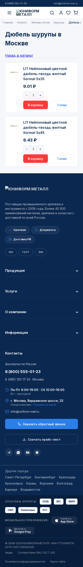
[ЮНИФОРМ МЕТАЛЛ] (30, 12)
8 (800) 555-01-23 (23, 371)
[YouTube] (27, 452)
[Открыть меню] (9, 13)
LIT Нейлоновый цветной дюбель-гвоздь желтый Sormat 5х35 (45, 74)
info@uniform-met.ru (66, 3)
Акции (9, 552)
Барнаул (11, 489)
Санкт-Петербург (18, 477)
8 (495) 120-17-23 (16, 3)
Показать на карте (44, 404)
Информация (16, 332)
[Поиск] (52, 13)
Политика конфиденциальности (25, 561)
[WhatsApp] (18, 452)
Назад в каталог (19, 55)
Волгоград (65, 483)
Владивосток (30, 489)
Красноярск (14, 483)
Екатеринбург (45, 477)
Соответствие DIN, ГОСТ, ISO (36, 552)
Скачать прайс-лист (44, 439)
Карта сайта (57, 561)
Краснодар (67, 477)
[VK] (37, 452)
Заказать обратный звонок (44, 424)
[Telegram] (9, 452)
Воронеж (46, 483)
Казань (31, 483)
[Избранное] (68, 12)
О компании (15, 312)
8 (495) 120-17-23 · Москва (24, 379)
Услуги (11, 291)
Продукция (15, 270)
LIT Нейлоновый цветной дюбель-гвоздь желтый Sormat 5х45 (45, 127)
